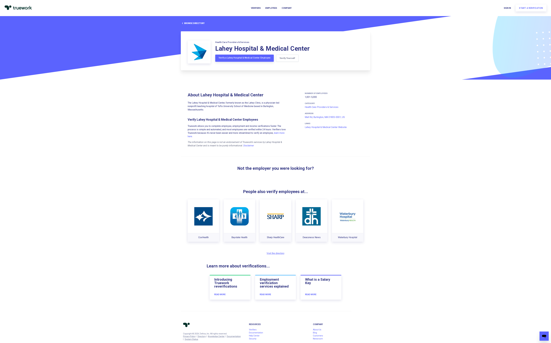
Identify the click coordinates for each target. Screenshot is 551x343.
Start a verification (531, 8)
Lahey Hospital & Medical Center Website (326, 127)
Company (287, 8)
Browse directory (194, 23)
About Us (317, 329)
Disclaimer (248, 145)
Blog (315, 333)
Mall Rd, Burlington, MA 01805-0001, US (325, 117)
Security (252, 339)
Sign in (507, 8)
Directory (202, 336)
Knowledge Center (216, 336)
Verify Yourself (287, 58)
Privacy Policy (189, 336)
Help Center (254, 336)
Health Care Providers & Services (321, 107)
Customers (318, 336)
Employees (271, 8)
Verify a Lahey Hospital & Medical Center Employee (244, 58)
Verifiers (256, 8)
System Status (191, 339)
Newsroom (318, 339)
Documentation (234, 336)
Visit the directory (275, 253)
